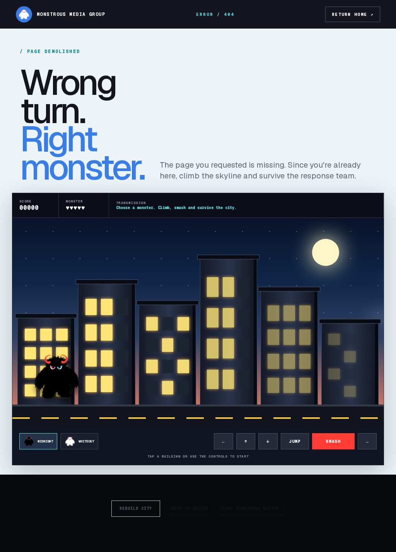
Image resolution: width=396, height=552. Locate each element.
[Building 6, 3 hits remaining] (350, 365)
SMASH (333, 441)
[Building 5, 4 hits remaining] (289, 349)
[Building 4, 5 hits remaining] (228, 333)
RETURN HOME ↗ (353, 14)
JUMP (295, 441)
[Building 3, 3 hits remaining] (167, 356)
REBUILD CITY (135, 508)
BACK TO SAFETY (190, 508)
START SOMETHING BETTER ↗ (252, 508)
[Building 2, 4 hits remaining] (107, 345)
